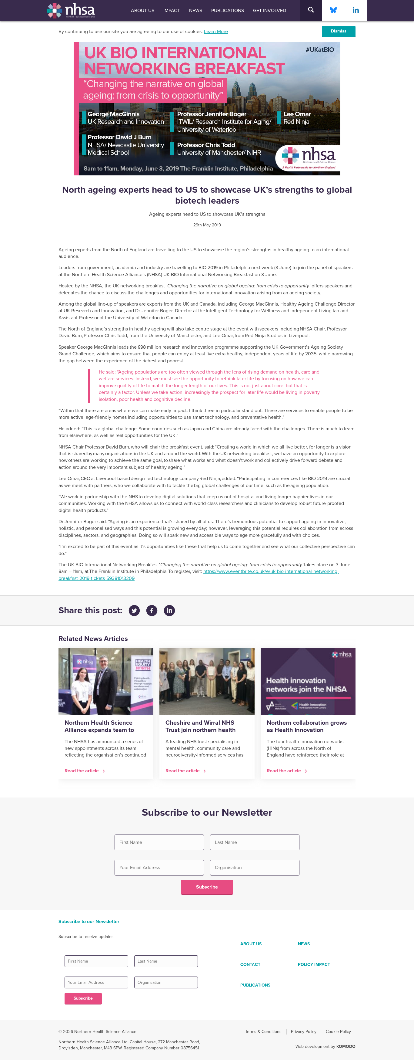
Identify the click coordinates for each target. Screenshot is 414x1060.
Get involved (269, 11)
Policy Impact (314, 964)
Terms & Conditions (263, 1031)
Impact (171, 11)
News (195, 11)
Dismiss (338, 31)
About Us (142, 11)
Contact (250, 964)
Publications (227, 11)
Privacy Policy (303, 1031)
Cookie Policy (338, 1031)
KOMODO (346, 1046)
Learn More (216, 32)
